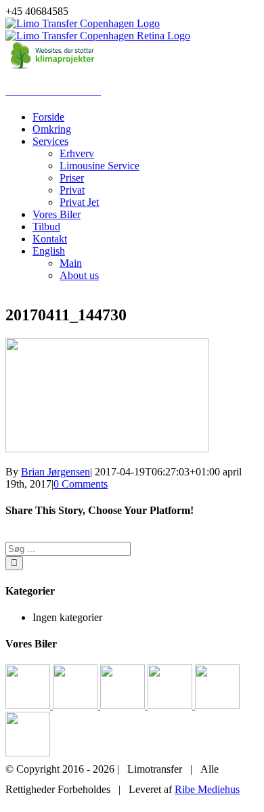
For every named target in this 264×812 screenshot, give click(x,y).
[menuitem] (145, 117)
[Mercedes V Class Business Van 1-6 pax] (124, 705)
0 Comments (80, 484)
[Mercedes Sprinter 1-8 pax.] (29, 705)
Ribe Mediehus (207, 789)
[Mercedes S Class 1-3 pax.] (76, 705)
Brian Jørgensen (55, 471)
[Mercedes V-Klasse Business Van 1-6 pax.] (171, 705)
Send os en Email (205, 805)
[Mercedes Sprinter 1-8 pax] (27, 752)
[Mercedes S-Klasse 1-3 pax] (217, 705)
